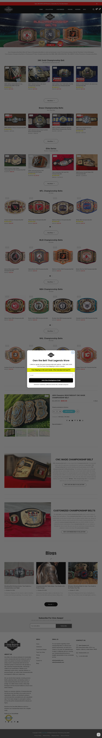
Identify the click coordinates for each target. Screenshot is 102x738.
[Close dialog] (72, 352)
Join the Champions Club (51, 380)
